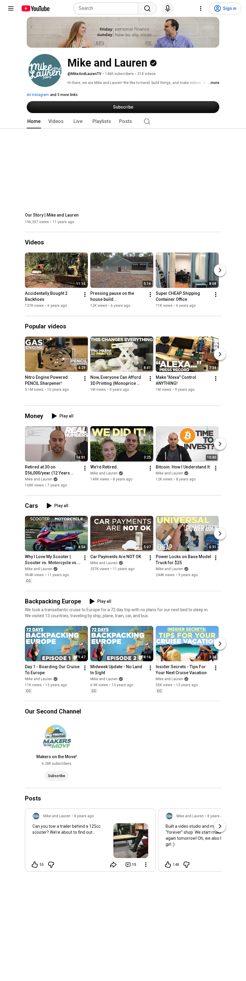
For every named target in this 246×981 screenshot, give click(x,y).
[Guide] (10, 8)
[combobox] (107, 8)
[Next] (220, 271)
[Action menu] (146, 865)
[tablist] (123, 121)
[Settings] (200, 8)
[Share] (113, 865)
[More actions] (85, 295)
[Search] (147, 8)
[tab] (34, 121)
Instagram (40, 95)
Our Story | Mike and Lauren (52, 215)
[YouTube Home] (35, 8)
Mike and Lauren (38, 479)
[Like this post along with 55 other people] (35, 864)
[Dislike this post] (51, 864)
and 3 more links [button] (64, 95)
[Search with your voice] (168, 8)
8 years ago (84, 816)
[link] (90, 841)
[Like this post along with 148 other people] (168, 864)
